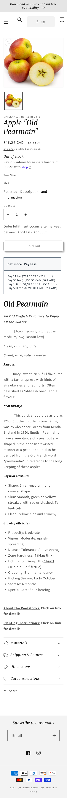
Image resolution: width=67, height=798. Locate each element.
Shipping (9, 148)
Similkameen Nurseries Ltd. (31, 787)
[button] (6, 22)
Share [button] (13, 691)
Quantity (9, 206)
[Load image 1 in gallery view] (13, 101)
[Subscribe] (54, 735)
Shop (40, 21)
